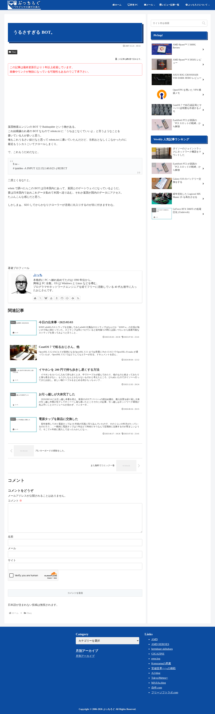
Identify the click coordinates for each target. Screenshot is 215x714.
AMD (154, 639)
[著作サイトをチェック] (35, 298)
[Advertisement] (75, 100)
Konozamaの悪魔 (161, 663)
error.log (155, 658)
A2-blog (155, 673)
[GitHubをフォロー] (62, 298)
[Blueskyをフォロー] (46, 298)
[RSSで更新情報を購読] (78, 298)
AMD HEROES (160, 644)
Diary (14, 52)
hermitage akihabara (162, 648)
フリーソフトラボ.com (164, 692)
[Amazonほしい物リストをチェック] (56, 298)
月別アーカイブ (85, 656)
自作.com (156, 687)
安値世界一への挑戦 (163, 668)
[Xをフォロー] (40, 298)
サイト (12, 560)
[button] (204, 23)
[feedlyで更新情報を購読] (73, 298)
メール (12, 548)
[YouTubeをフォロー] (51, 298)
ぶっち (37, 275)
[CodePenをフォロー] (67, 298)
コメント (15, 500)
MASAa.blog (158, 682)
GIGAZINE (157, 653)
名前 (10, 536)
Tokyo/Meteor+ (159, 677)
